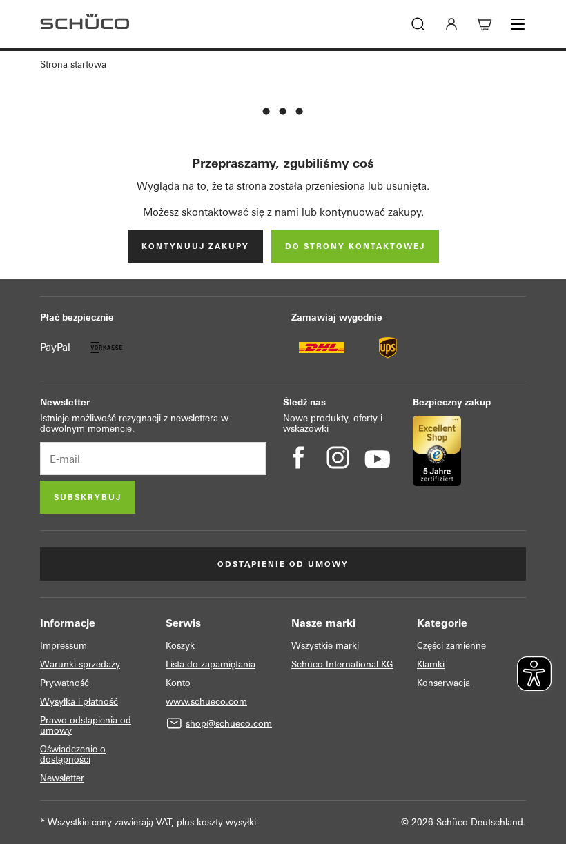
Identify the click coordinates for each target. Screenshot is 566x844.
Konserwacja (443, 683)
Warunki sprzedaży (80, 664)
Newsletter (62, 778)
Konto (178, 683)
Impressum (63, 646)
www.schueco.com (206, 701)
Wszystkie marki (325, 646)
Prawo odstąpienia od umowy (85, 725)
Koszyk (180, 646)
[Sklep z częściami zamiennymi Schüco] (84, 24)
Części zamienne (451, 646)
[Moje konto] (451, 24)
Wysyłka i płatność (79, 701)
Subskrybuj (87, 497)
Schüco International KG (342, 664)
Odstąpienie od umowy (283, 564)
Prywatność (64, 683)
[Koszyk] (484, 24)
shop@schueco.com (229, 724)
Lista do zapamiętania (210, 664)
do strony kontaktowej (355, 246)
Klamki (431, 664)
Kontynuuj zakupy (195, 246)
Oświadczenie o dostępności (73, 754)
